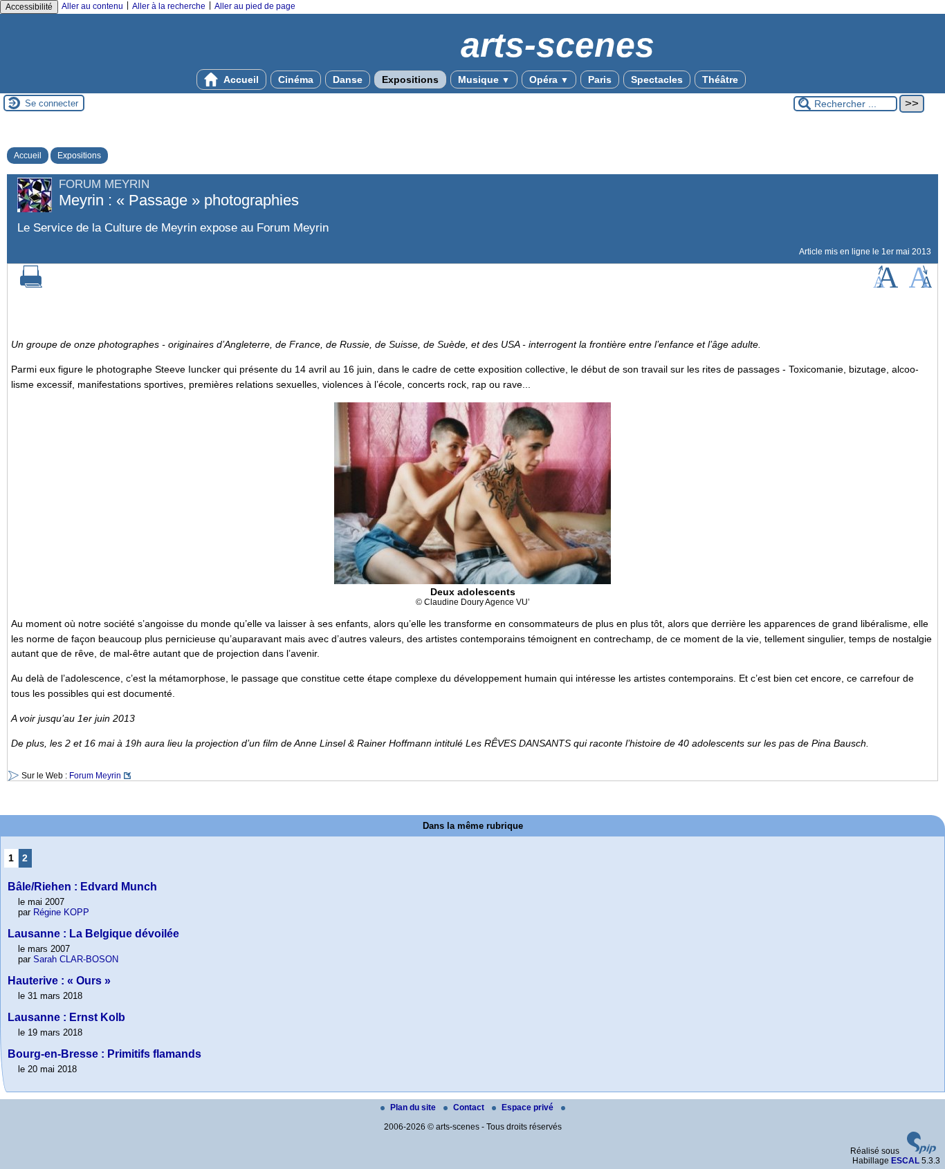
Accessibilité (29, 7)
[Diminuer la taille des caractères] (920, 285)
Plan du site (414, 1107)
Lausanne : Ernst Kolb (66, 1017)
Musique (484, 79)
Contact (469, 1107)
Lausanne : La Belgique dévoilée (93, 933)
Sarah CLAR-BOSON (75, 959)
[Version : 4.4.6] (921, 1151)
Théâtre (720, 79)
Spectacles (657, 79)
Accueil (240, 79)
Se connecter (51, 103)
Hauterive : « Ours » (59, 980)
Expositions (410, 79)
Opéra (549, 79)
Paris (600, 79)
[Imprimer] (31, 285)
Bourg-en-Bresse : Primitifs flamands (104, 1054)
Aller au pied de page (254, 6)
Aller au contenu (92, 6)
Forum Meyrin (95, 775)
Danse (348, 79)
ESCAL (905, 1161)
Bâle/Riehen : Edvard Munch (82, 886)
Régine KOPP (61, 912)
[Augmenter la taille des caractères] (885, 285)
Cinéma (295, 79)
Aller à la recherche (168, 6)
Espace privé (529, 1107)
